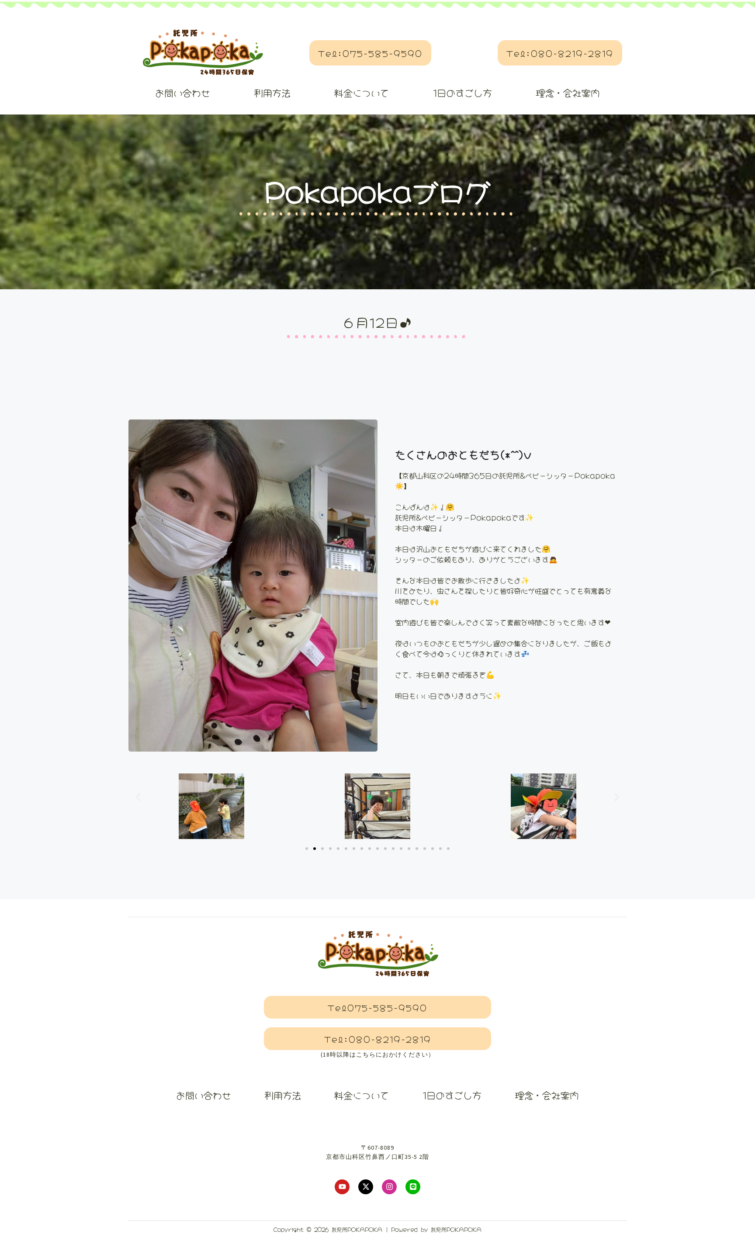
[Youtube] (342, 1186)
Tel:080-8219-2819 (559, 53)
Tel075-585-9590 (377, 1007)
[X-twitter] (365, 1186)
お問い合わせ (182, 92)
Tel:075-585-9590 (370, 53)
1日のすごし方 (462, 92)
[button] (138, 796)
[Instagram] (389, 1186)
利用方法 (272, 92)
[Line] (412, 1186)
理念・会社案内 (568, 92)
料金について (361, 92)
